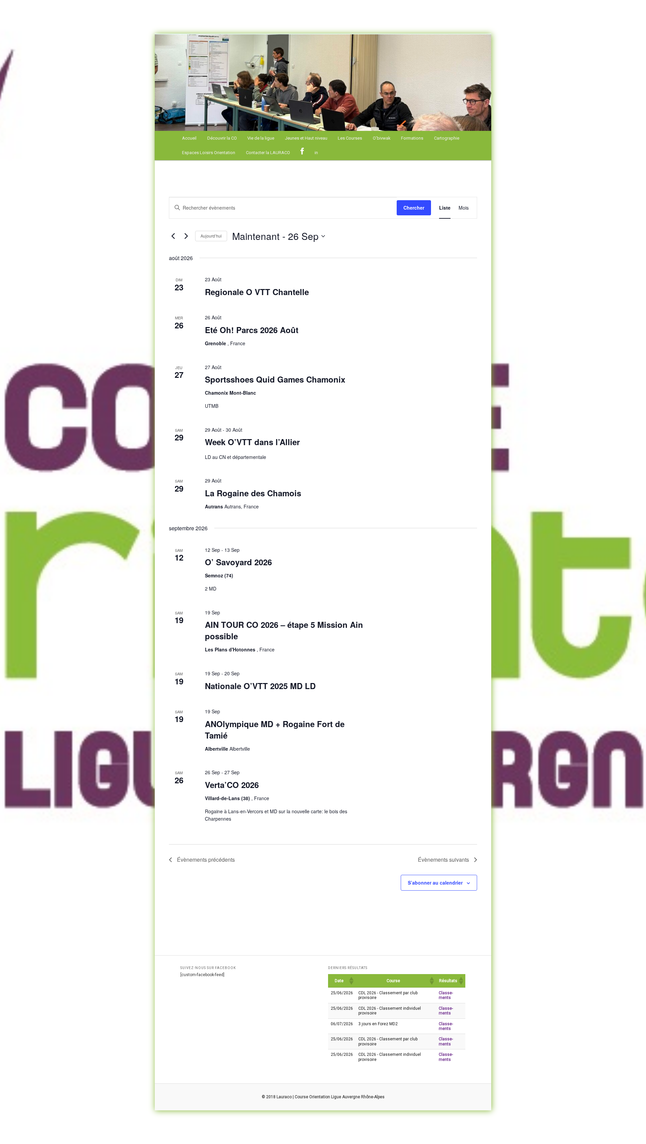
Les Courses (350, 138)
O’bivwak (382, 138)
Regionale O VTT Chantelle (257, 291)
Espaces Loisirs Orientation (208, 152)
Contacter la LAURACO (268, 152)
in (316, 152)
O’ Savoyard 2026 (238, 562)
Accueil (189, 138)
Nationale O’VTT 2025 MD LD (260, 685)
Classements (446, 995)
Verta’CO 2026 (232, 784)
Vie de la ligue (260, 138)
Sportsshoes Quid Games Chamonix (275, 379)
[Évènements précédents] (173, 236)
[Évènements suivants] (186, 236)
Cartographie (446, 138)
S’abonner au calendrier (435, 882)
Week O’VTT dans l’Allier (252, 442)
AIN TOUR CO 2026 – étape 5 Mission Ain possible (284, 630)
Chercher (413, 207)
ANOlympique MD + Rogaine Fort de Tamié (275, 729)
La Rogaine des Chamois (253, 493)
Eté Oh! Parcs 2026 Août (251, 329)
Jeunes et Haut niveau (306, 138)
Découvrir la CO (222, 138)
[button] (351, 981)
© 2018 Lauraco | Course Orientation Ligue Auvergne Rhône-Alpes (323, 1097)
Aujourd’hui (211, 236)
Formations (412, 138)
